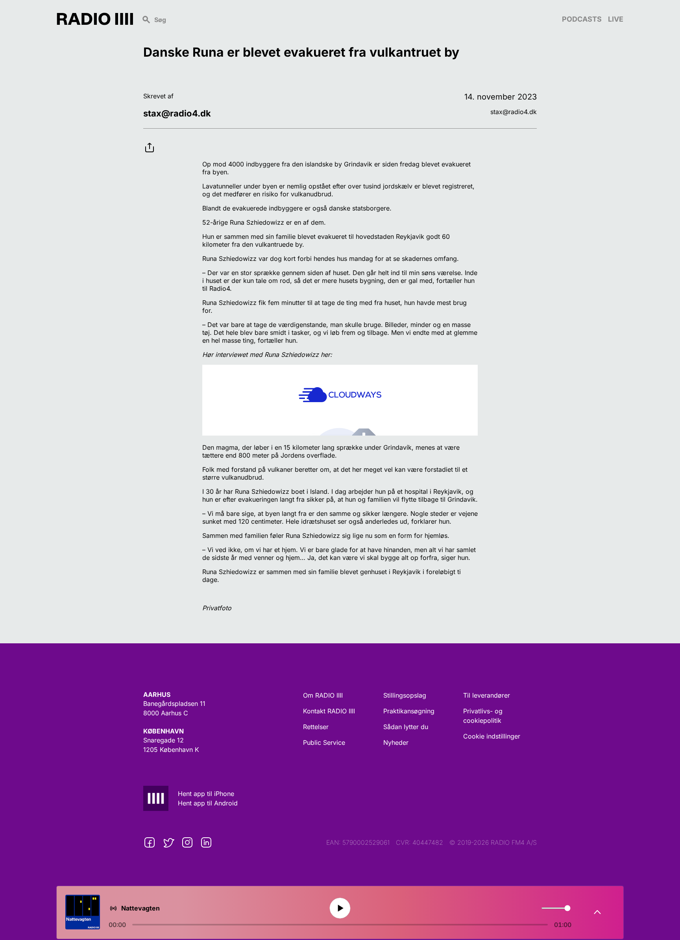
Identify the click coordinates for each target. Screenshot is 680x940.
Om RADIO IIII (323, 695)
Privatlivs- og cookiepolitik (483, 715)
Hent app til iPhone (206, 794)
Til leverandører (486, 695)
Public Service (324, 742)
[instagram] (187, 842)
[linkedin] (206, 842)
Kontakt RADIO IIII (329, 711)
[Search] (347, 19)
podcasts (582, 19)
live (615, 19)
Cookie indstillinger (491, 736)
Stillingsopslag (404, 695)
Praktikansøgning (408, 711)
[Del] (149, 141)
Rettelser (316, 727)
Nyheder (395, 742)
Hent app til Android (208, 803)
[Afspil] (339, 908)
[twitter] (168, 842)
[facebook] (149, 842)
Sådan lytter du (405, 727)
